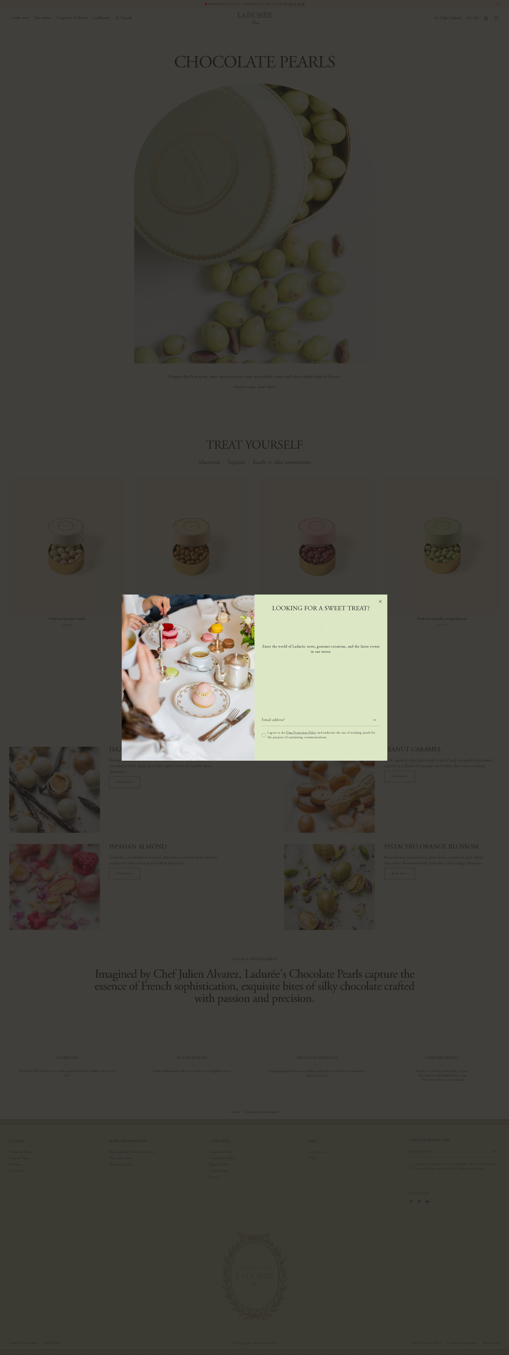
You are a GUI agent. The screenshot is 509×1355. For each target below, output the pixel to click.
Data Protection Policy (301, 732)
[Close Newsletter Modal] (380, 601)
